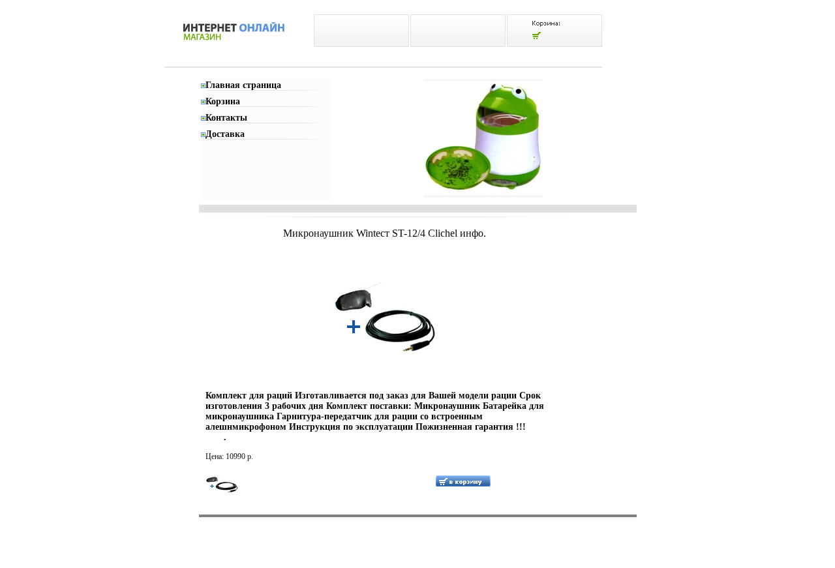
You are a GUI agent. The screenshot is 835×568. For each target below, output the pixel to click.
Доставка (225, 134)
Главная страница (243, 85)
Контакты (226, 118)
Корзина (222, 101)
